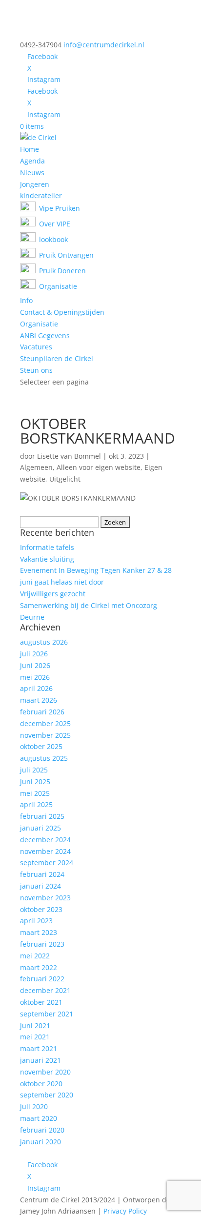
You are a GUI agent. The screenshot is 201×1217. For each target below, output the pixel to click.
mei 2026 (35, 677)
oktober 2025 (41, 746)
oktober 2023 (41, 909)
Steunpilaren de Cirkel (56, 358)
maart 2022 (38, 967)
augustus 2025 (44, 758)
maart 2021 (38, 1048)
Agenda (32, 160)
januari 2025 (40, 827)
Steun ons (36, 370)
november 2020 (45, 1071)
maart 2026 (38, 700)
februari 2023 (42, 944)
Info (26, 300)
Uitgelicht (64, 479)
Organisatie (39, 323)
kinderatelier (41, 195)
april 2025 (36, 804)
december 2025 (45, 723)
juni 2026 (35, 665)
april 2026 (36, 688)
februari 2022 (42, 978)
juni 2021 (35, 1025)
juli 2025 (34, 769)
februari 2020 (42, 1130)
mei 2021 (35, 1036)
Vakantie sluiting (47, 559)
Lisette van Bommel (69, 456)
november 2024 (45, 851)
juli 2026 (34, 653)
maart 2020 (38, 1118)
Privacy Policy (125, 1211)
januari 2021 (40, 1060)
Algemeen (36, 467)
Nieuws (32, 172)
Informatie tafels (47, 547)
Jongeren (34, 184)
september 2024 (46, 862)
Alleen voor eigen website (99, 467)
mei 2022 (35, 955)
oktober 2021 (41, 1002)
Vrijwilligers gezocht (52, 593)
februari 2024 (42, 874)
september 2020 (46, 1094)
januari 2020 (40, 1141)
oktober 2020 (41, 1083)
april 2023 (36, 920)
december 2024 (45, 839)
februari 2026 (42, 711)
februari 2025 (42, 816)
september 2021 (46, 1013)
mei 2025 (35, 793)
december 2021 (45, 990)
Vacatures (36, 346)
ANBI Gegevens (45, 335)
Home (29, 149)
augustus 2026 (44, 642)
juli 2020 (34, 1106)
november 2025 (45, 735)
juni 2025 (35, 781)
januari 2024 (40, 886)
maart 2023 (38, 932)
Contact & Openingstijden (62, 312)
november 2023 (45, 897)
